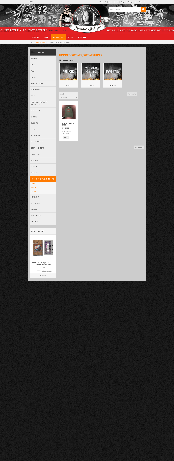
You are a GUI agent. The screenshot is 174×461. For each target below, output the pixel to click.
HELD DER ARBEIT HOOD (68, 124)
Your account (113, 2)
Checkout (102, 2)
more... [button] (66, 137)
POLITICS (112, 85)
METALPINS (35, 37)
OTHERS (91, 85)
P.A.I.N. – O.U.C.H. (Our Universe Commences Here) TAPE (43, 264)
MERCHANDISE (57, 37)
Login (123, 2)
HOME (31, 2)
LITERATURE (82, 37)
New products (37, 231)
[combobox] (136, 2)
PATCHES (70, 37)
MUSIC (46, 37)
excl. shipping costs (46, 271)
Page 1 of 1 (132, 94)
